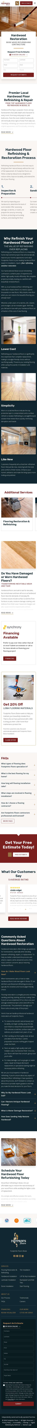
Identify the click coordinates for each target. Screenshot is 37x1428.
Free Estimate (26, 3)
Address (6, 1353)
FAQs (3, 1301)
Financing (9, 658)
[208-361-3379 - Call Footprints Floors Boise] (17, 3)
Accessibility (17, 1422)
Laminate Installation (8, 1280)
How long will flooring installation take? (15, 784)
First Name (6, 59)
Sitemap (26, 1422)
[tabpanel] (15, 202)
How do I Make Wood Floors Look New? (15, 973)
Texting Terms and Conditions (13, 1382)
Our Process (5, 1298)
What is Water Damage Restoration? (17, 1110)
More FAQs (8, 821)
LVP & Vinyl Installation (28, 1276)
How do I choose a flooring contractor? (12, 804)
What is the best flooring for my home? (15, 775)
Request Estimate (18, 75)
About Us (5, 1294)
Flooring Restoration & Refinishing (16, 523)
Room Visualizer (8, 1313)
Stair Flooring (24, 1286)
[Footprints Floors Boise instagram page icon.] (17, 1256)
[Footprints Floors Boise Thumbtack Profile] (10, 1220)
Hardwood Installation (9, 1276)
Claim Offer (10, 740)
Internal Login (27, 1425)
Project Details (7, 1375)
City (5, 1359)
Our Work (24, 1309)
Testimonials (24, 1298)
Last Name (22, 59)
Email (21, 65)
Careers (22, 1301)
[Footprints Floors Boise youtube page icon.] (20, 1256)
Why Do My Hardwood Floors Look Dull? (16, 1094)
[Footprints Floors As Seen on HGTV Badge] (21, 1220)
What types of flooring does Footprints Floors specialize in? (14, 765)
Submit (18, 1404)
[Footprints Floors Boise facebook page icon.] (14, 1256)
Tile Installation (25, 1270)
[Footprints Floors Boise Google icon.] (22, 1256)
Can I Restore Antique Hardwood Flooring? (15, 1103)
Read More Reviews (18, 919)
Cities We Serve (26, 1313)
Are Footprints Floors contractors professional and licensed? (15, 814)
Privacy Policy (11, 1399)
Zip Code (6, 1364)
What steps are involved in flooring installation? (16, 794)
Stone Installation (7, 1286)
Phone (5, 65)
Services (4, 1266)
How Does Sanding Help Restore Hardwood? (15, 1118)
